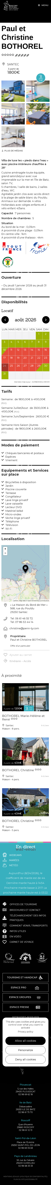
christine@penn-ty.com (24, 628)
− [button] (5, 553)
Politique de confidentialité (33, 1176)
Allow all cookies (25, 1040)
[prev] (5, 320)
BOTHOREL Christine (18, 770)
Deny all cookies (25, 1059)
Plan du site (19, 1179)
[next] (46, 320)
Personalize (25, 1050)
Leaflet (15, 601)
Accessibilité (31, 1179)
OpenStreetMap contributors (38, 601)
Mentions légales (11, 1176)
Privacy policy (25, 1031)
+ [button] (5, 549)
